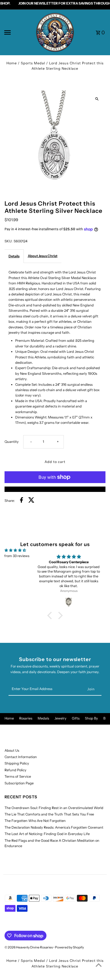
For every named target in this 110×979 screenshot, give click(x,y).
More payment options (55, 489)
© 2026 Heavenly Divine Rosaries (29, 947)
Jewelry (60, 718)
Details (14, 256)
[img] (15, 550)
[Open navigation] (18, 32)
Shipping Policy (17, 763)
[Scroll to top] (99, 965)
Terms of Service (18, 776)
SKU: (8, 241)
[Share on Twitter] (31, 500)
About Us (12, 750)
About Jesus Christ (42, 256)
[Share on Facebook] (21, 500)
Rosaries (25, 718)
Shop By (91, 718)
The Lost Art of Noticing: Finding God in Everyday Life (47, 834)
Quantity (12, 442)
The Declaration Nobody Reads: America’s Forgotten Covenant (54, 827)
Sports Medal (33, 63)
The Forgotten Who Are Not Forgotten (35, 821)
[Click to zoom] (97, 99)
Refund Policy (15, 770)
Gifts (76, 718)
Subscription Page (19, 783)
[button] (51, 615)
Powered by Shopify (69, 947)
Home (11, 63)
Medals (43, 718)
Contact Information (21, 757)
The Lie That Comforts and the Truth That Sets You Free (49, 814)
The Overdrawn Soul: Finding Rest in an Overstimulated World (54, 808)
